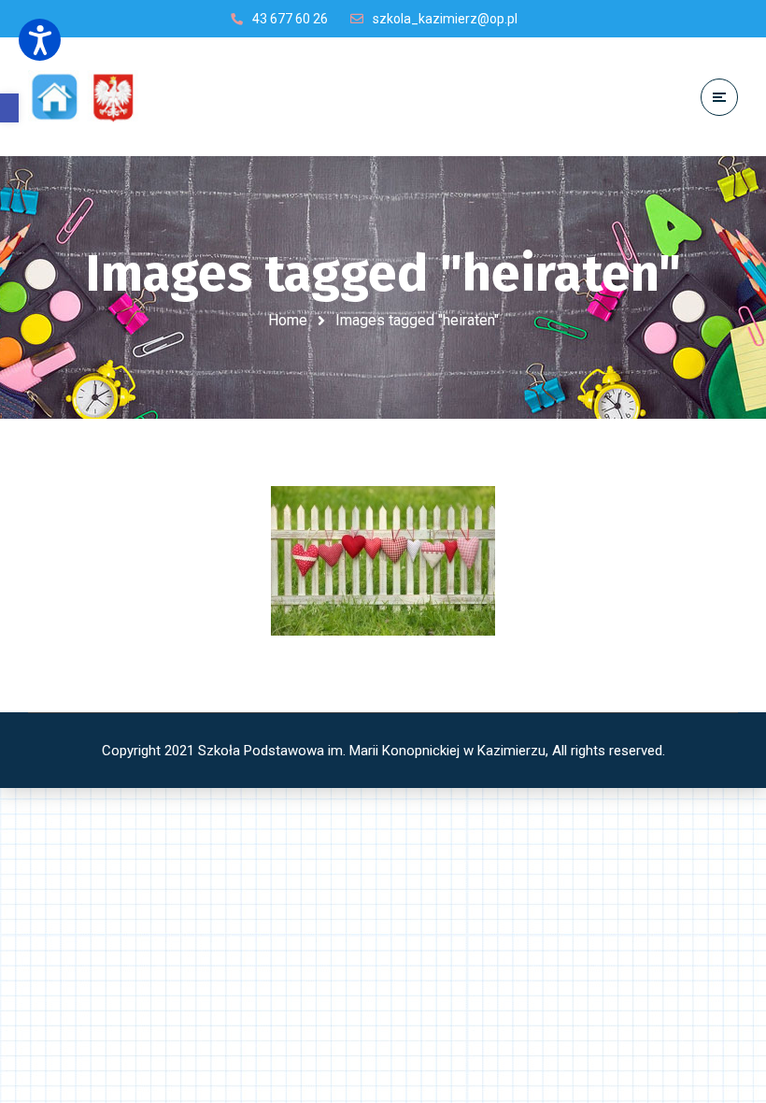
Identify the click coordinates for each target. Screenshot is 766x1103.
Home (287, 320)
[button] (9, 107)
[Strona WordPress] (91, 96)
